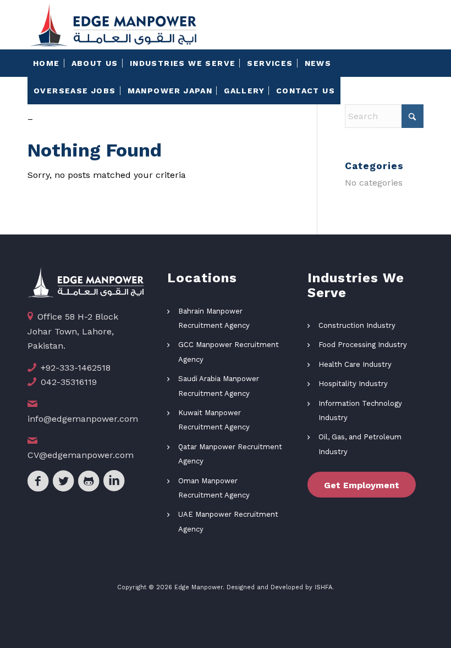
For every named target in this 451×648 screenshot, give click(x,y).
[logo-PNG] (113, 24)
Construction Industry (356, 325)
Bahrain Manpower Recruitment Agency (214, 318)
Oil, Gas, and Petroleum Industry (360, 444)
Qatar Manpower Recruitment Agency (230, 454)
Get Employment (361, 485)
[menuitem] (46, 63)
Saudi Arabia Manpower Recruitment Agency (218, 386)
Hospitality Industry (353, 383)
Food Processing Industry (362, 344)
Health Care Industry (355, 364)
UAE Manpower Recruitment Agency (228, 521)
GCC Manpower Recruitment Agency (228, 351)
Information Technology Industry (360, 410)
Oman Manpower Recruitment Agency (214, 488)
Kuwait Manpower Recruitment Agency (214, 420)
